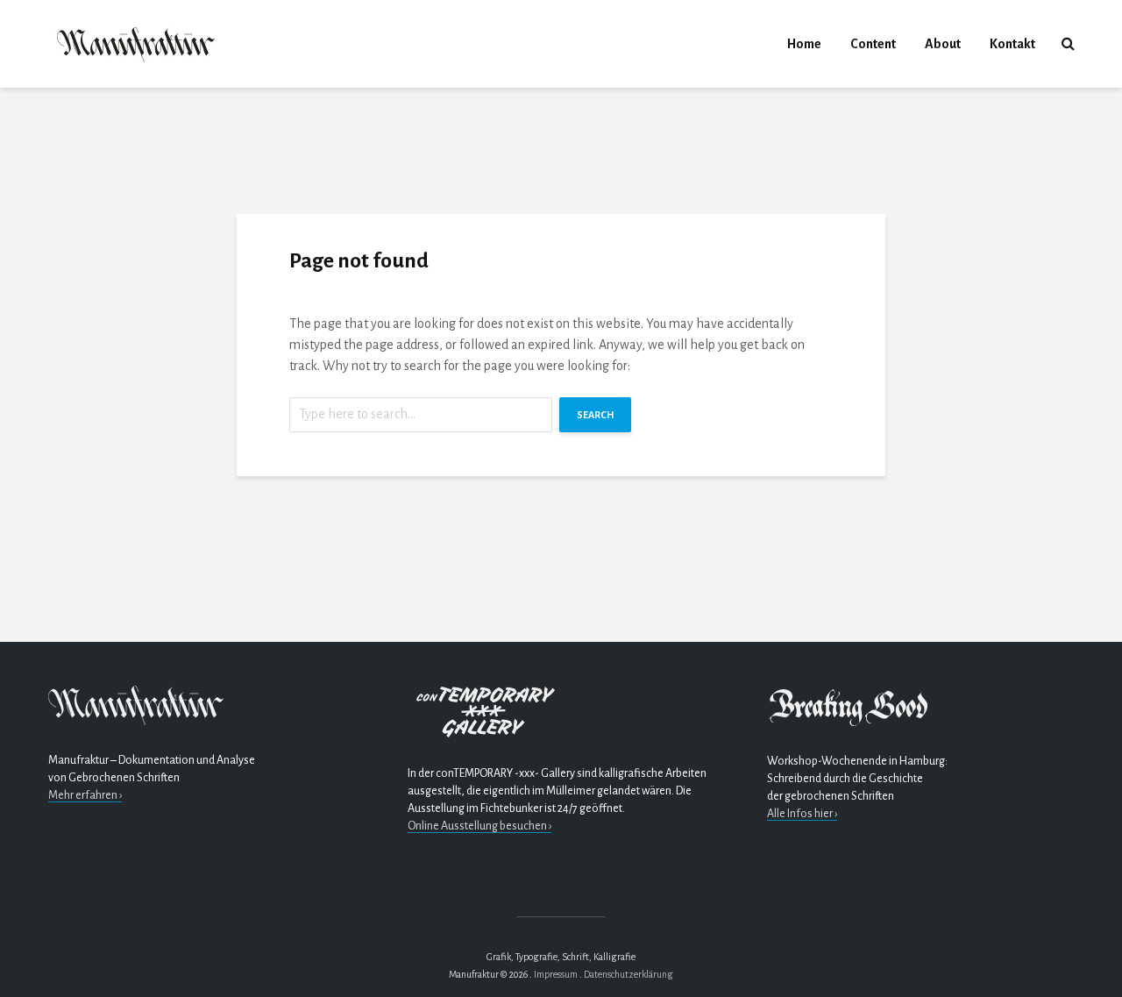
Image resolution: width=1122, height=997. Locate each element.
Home (804, 44)
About (943, 44)
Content (873, 44)
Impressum (556, 974)
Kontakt (1012, 44)
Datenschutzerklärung (628, 974)
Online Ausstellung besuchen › (479, 826)
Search (595, 414)
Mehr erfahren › (85, 795)
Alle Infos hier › (802, 814)
